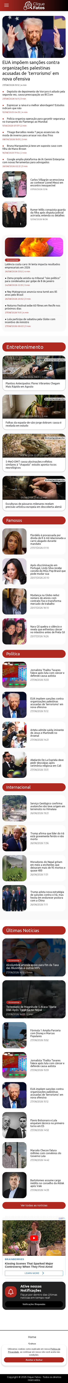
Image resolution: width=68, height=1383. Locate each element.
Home (32, 1337)
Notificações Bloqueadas (34, 1304)
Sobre (32, 1343)
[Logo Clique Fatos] (34, 5)
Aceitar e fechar (34, 1360)
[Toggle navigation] (6, 6)
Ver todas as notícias (34, 1205)
